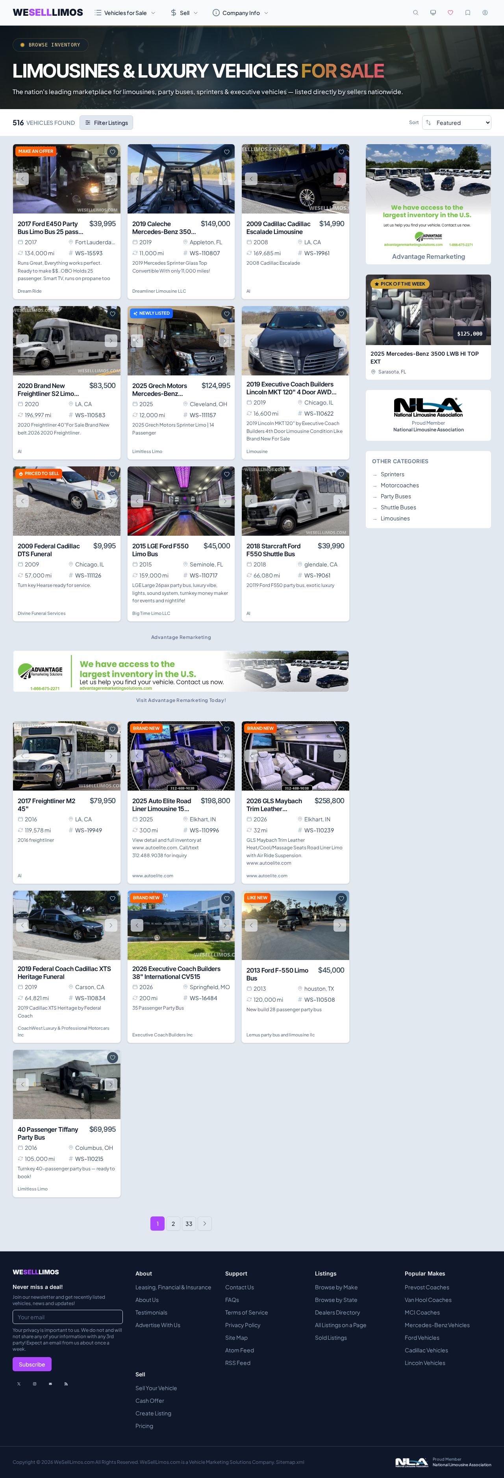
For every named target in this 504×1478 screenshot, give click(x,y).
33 (189, 1223)
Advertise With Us (157, 1324)
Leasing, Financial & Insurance (173, 1286)
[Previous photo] (22, 179)
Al (248, 290)
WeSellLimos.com (74, 1462)
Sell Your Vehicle (156, 1387)
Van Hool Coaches (428, 1299)
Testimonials (151, 1312)
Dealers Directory (337, 1312)
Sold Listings (331, 1337)
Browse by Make (336, 1286)
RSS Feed (237, 1362)
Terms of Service (246, 1312)
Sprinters (388, 473)
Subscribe (32, 1364)
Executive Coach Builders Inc (162, 1034)
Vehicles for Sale (125, 12)
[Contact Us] (50, 1384)
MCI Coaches (422, 1312)
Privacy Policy (243, 1324)
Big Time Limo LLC (151, 613)
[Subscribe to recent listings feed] (66, 1384)
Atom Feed (239, 1350)
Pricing (144, 1425)
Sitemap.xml (290, 1462)
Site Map (236, 1337)
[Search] (416, 12)
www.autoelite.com (152, 875)
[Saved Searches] (467, 12)
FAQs (232, 1299)
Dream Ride (30, 290)
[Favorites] (450, 12)
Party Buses (391, 495)
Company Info (241, 12)
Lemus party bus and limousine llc (280, 1034)
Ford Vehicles (422, 1337)
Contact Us (239, 1286)
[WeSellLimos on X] (19, 1384)
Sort (414, 122)
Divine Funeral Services (42, 613)
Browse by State (336, 1299)
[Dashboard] (485, 12)
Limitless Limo (147, 451)
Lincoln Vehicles (425, 1362)
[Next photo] (111, 179)
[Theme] (433, 12)
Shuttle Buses (394, 507)
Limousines (391, 518)
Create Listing (153, 1413)
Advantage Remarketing (428, 256)
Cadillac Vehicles (426, 1350)
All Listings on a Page (341, 1324)
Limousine (257, 451)
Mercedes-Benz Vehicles (437, 1324)
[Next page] (205, 1223)
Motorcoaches (395, 484)
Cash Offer (149, 1400)
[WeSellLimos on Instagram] (34, 1384)
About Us (147, 1299)
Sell (184, 12)
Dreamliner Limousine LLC (159, 290)
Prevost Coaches (427, 1286)
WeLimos (48, 12)
